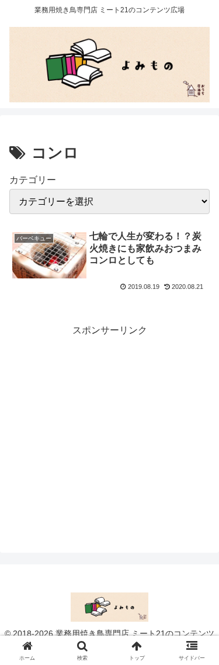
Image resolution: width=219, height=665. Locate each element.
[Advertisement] (109, 430)
